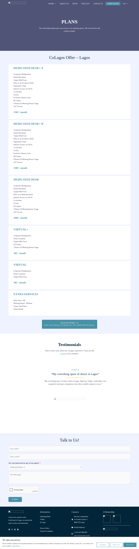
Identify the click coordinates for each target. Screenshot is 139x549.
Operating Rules (45, 516)
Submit (15, 499)
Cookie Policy (16, 546)
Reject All (116, 545)
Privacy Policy (44, 528)
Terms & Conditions (46, 531)
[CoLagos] (17, 3)
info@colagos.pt (79, 527)
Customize (102, 545)
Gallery (42, 519)
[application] (55, 3)
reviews (63, 354)
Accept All (130, 545)
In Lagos (43, 522)
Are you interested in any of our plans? (24, 463)
